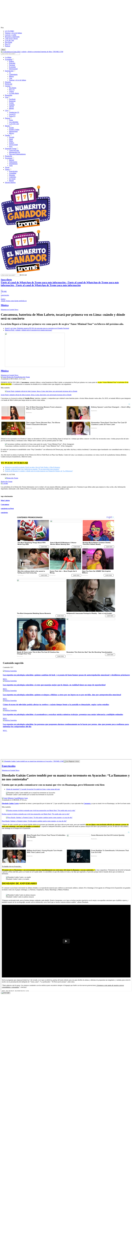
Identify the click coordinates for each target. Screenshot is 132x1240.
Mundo (7, 126)
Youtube (12, 105)
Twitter (11, 103)
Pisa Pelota (8, 42)
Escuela (11, 137)
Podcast (7, 46)
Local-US (12, 114)
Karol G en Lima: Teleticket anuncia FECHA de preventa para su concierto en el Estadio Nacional (37, 328)
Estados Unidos (14, 129)
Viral (6, 97)
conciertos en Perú (7, 508)
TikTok (11, 106)
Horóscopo (8, 84)
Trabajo (11, 143)
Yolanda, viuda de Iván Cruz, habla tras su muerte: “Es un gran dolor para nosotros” (32, 469)
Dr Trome (12, 179)
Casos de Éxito (14, 150)
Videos (7, 169)
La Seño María (14, 93)
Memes (11, 108)
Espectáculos (9, 71)
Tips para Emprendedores (17, 154)
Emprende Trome (10, 148)
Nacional (12, 65)
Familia (7, 135)
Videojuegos (13, 162)
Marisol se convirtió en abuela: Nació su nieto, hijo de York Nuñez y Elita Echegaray (32, 467)
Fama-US (12, 116)
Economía (12, 67)
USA (6, 110)
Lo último (8, 57)
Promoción (8, 156)
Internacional (13, 69)
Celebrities (12, 177)
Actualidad (8, 59)
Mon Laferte (5, 500)
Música (11, 76)
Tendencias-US (14, 112)
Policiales (12, 63)
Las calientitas (13, 122)
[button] (23, 275)
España (11, 128)
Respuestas (8, 95)
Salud (11, 139)
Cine (10, 78)
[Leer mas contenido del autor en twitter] (4, 483)
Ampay (11, 91)
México (11, 133)
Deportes (8, 82)
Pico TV (8, 44)
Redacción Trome (24, 377)
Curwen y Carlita (10, 35)
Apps (11, 165)
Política (11, 61)
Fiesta (11, 120)
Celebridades (13, 74)
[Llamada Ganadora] (26, 228)
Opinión (7, 86)
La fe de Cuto (9, 40)
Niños (11, 141)
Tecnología (8, 158)
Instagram (12, 101)
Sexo (10, 146)
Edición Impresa (10, 182)
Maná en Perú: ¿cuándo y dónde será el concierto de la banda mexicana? (28, 330)
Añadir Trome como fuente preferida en (14, 301)
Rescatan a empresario (12, 37)
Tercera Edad (13, 144)
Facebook (12, 99)
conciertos (4, 512)
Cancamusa (5, 504)
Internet (11, 160)
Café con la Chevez (11, 38)
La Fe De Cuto (14, 124)
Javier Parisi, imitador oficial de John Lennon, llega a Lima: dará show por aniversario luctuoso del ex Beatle (36, 395)
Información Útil (14, 152)
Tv (10, 73)
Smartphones (13, 164)
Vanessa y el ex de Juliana (13, 33)
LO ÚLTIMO (9, 31)
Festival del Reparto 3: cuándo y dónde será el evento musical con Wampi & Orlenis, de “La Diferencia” (39, 471)
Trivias (7, 167)
